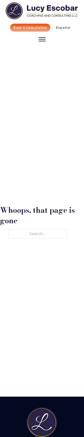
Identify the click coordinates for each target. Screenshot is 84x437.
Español (63, 27)
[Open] (42, 39)
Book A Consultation (30, 27)
